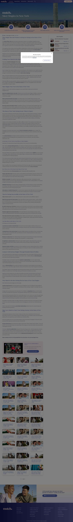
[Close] (52, 53)
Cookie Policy (34, 57)
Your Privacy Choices (47, 60)
